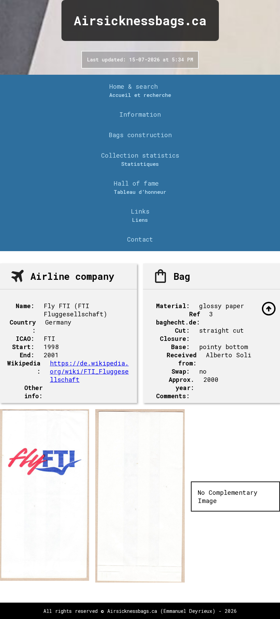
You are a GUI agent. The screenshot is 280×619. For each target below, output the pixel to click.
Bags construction (140, 135)
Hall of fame (136, 183)
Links (140, 211)
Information (140, 114)
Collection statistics (140, 155)
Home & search (133, 86)
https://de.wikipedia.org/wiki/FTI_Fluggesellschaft (89, 371)
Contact (140, 239)
